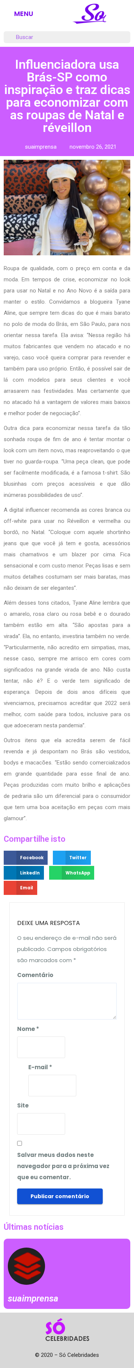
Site (23, 1105)
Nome (28, 1029)
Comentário (35, 975)
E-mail (40, 1067)
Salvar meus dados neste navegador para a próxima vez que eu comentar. (63, 1166)
